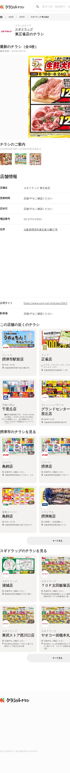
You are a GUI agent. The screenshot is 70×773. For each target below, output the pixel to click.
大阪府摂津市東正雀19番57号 (41, 229)
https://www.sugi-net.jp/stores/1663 (45, 303)
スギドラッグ (24, 29)
